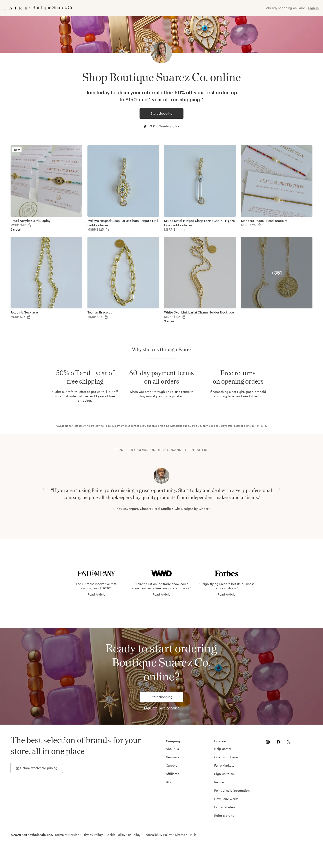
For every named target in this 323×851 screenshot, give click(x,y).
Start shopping (161, 113)
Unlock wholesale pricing (39, 768)
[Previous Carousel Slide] (43, 489)
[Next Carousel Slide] (279, 489)
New (17, 149)
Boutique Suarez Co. (189, 425)
